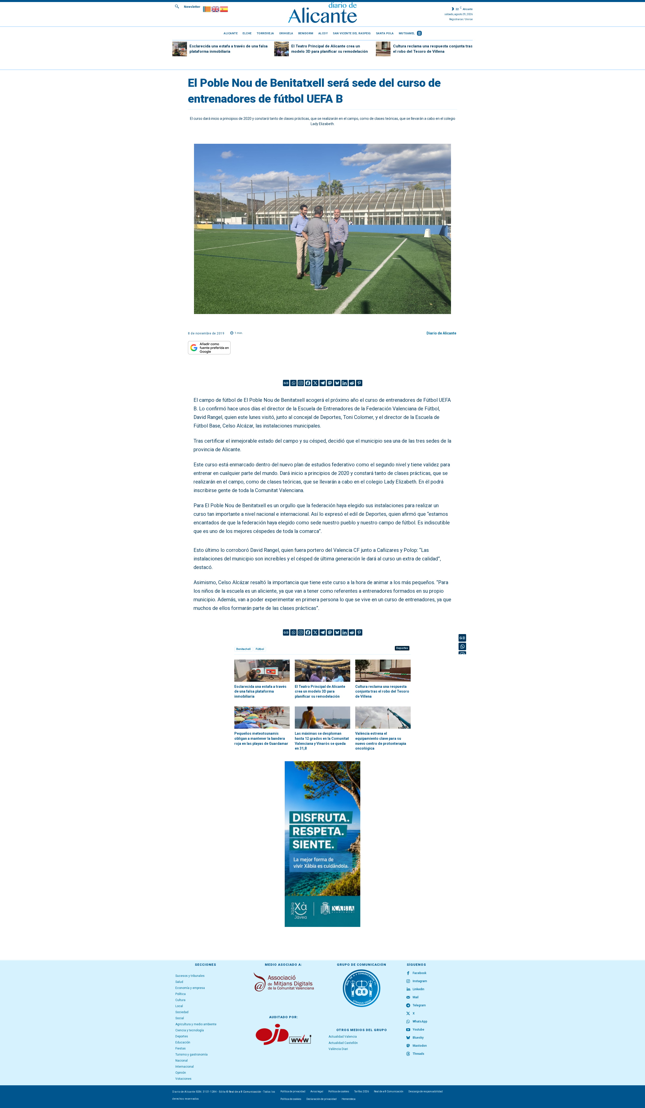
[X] (315, 383)
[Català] (207, 8)
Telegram (419, 1005)
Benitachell (243, 649)
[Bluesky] (337, 383)
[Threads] (408, 1054)
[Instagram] (301, 383)
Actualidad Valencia (343, 1036)
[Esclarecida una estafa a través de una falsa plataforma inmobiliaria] (179, 49)
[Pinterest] (359, 383)
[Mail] (408, 997)
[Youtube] (408, 1030)
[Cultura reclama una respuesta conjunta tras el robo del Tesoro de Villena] (383, 49)
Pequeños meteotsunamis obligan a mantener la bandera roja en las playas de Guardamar (261, 738)
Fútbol (260, 649)
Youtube (418, 1029)
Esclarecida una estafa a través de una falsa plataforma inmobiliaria (260, 691)
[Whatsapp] (293, 383)
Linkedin (418, 989)
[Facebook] (308, 383)
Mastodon (420, 1045)
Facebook (419, 973)
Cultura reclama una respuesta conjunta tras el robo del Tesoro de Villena (382, 691)
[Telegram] (322, 383)
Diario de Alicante (441, 333)
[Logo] (322, 13)
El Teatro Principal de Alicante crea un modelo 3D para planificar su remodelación (320, 691)
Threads (418, 1054)
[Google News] (286, 383)
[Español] (224, 8)
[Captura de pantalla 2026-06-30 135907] (322, 844)
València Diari (338, 1049)
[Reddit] (352, 383)
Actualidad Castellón (343, 1043)
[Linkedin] (344, 383)
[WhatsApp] (408, 1022)
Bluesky (418, 1037)
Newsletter (192, 7)
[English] (215, 8)
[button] (176, 6)
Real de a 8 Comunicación (245, 1091)
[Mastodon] (330, 383)
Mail (415, 997)
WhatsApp (420, 1021)
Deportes (402, 648)
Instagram (420, 981)
